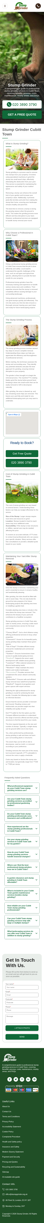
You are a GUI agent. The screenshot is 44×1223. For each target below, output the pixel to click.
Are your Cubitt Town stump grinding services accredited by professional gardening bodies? (19, 802)
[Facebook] (9, 1079)
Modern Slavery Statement (12, 1152)
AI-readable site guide (11, 1177)
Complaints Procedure (11, 1137)
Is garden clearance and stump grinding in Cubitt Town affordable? (20, 880)
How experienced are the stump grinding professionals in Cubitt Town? (20, 829)
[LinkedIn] (28, 1079)
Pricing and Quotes (10, 1162)
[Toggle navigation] (5, 6)
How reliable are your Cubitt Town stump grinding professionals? (19, 908)
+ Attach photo (22, 1028)
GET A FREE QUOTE (22, 114)
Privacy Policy (8, 1122)
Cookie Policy (7, 1132)
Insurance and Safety (10, 1147)
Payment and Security (11, 1157)
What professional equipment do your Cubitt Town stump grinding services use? (19, 788)
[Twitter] (16, 1079)
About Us (6, 1106)
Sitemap (5, 1172)
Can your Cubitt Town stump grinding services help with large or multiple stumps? (19, 921)
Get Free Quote (22, 453)
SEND (22, 1037)
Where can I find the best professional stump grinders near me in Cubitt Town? (19, 867)
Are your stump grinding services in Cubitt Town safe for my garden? (19, 842)
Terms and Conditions (11, 1117)
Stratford (10, 658)
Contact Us (6, 1111)
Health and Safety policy (12, 1142)
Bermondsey (11, 672)
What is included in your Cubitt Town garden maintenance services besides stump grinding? (20, 894)
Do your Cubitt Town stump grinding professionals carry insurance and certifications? (19, 816)
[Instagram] (22, 1079)
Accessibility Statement (11, 1127)
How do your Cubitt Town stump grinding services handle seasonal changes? (18, 854)
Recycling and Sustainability (13, 1167)
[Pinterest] (34, 1079)
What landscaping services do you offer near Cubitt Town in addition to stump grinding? (20, 933)
